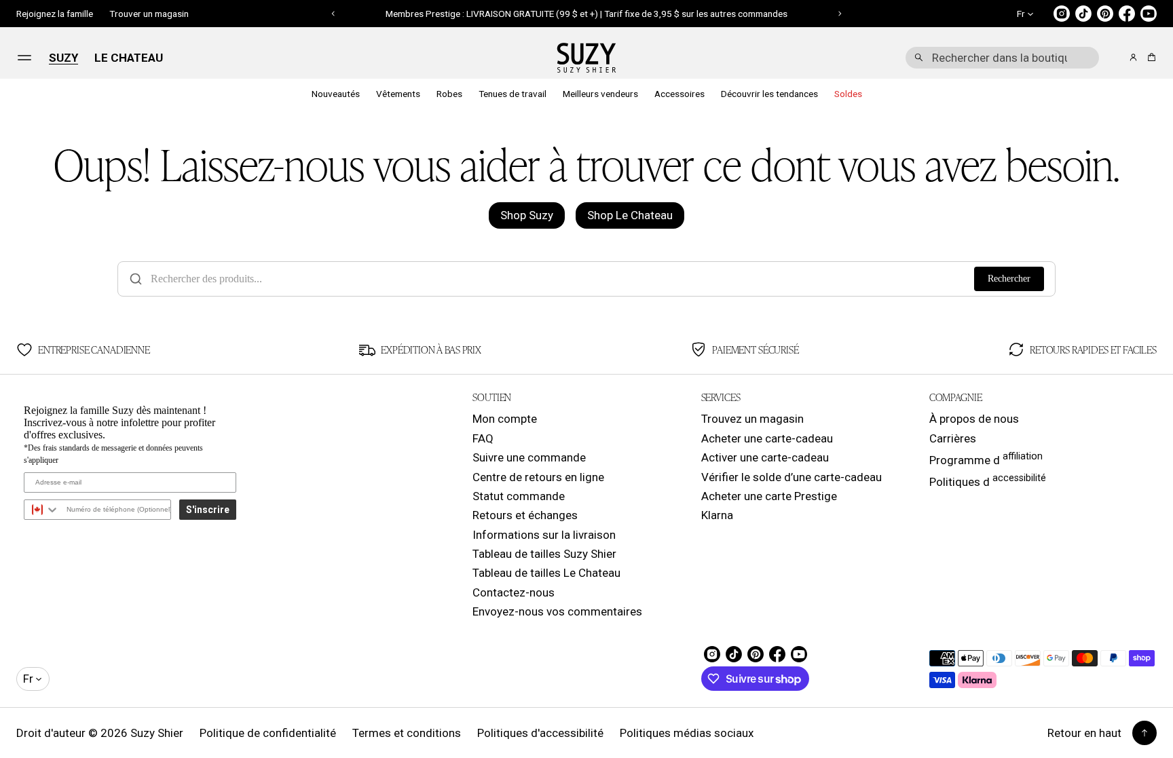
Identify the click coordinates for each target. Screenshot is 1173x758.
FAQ (483, 438)
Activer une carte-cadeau (765, 457)
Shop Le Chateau (630, 215)
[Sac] (1149, 57)
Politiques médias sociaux (686, 733)
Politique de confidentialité (268, 733)
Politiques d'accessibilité (540, 733)
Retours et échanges (525, 515)
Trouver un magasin (149, 13)
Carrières (952, 438)
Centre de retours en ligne (538, 477)
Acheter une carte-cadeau (767, 438)
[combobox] (1002, 58)
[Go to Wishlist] (1115, 58)
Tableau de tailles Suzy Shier (544, 554)
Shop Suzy (526, 215)
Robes (449, 93)
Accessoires (679, 93)
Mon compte (504, 418)
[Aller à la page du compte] (1133, 57)
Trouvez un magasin (752, 418)
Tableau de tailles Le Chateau (546, 573)
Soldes (848, 93)
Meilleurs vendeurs (600, 93)
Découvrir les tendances (769, 93)
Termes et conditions (406, 733)
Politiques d (987, 480)
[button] (1002, 58)
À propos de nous (974, 418)
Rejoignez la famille (54, 13)
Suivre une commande (529, 457)
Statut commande (518, 496)
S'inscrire (207, 509)
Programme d (986, 459)
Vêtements (398, 93)
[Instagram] (1062, 13)
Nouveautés (336, 93)
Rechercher (1009, 278)
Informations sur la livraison (544, 535)
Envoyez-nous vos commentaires (557, 611)
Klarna (717, 515)
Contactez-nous (513, 592)
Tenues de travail (512, 93)
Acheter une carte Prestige (769, 496)
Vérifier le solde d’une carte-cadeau (791, 477)
